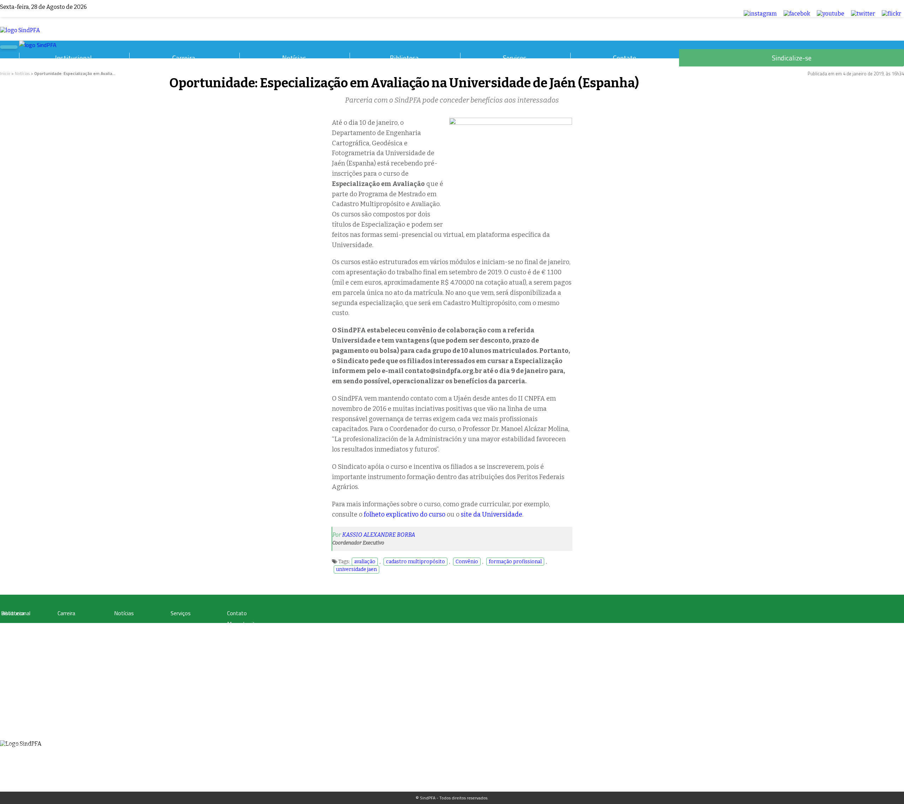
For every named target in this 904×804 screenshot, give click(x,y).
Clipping (121, 625)
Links (6, 659)
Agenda (8, 719)
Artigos (7, 625)
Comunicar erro (245, 655)
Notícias (294, 58)
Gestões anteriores (18, 685)
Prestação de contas (19, 744)
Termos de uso (245, 634)
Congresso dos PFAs (76, 642)
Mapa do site (242, 623)
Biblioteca (404, 58)
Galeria (7, 634)
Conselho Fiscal (15, 702)
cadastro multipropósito (415, 562)
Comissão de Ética (18, 710)
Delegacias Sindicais (20, 693)
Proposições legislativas (79, 668)
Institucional (73, 58)
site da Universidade (491, 514)
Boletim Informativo (133, 642)
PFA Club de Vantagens (192, 625)
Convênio (467, 562)
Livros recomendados (21, 642)
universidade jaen (356, 569)
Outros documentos (20, 651)
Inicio (5, 73)
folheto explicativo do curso (404, 514)
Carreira (183, 58)
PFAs (62, 651)
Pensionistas (69, 659)
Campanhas (125, 634)
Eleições (9, 736)
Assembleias (12, 727)
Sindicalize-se (791, 58)
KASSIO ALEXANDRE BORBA (378, 534)
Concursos (67, 634)
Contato (624, 58)
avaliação (364, 562)
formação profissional (515, 562)
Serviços (515, 58)
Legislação (67, 625)
